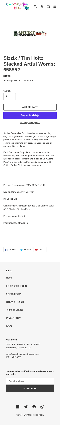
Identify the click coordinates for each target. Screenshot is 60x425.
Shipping (7, 80)
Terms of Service (14, 309)
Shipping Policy (14, 293)
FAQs (9, 325)
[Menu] (55, 6)
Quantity (7, 91)
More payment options (30, 122)
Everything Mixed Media (34, 415)
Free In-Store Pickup (16, 285)
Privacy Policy (13, 317)
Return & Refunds (15, 301)
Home (9, 277)
